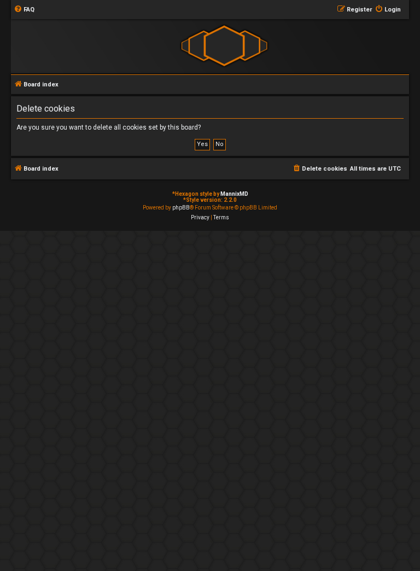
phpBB (181, 208)
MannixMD (234, 194)
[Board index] (224, 46)
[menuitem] (24, 9)
